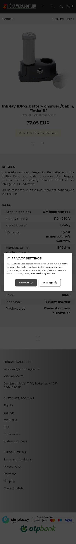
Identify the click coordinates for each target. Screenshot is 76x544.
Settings (47, 282)
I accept (24, 282)
